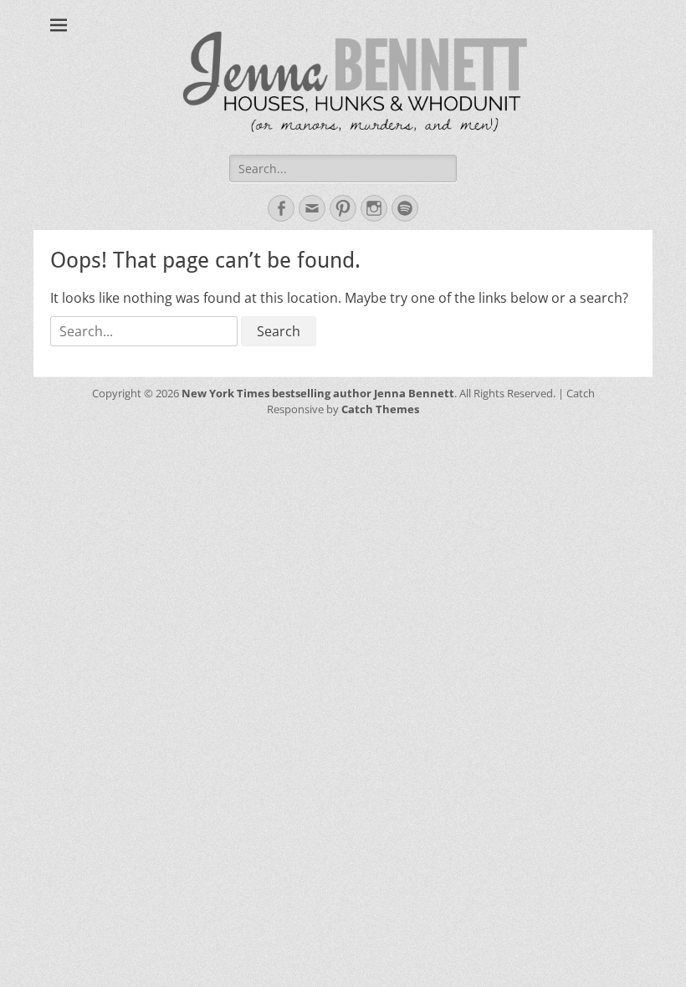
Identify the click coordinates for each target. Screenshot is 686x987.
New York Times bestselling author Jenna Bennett (318, 393)
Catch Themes (380, 409)
